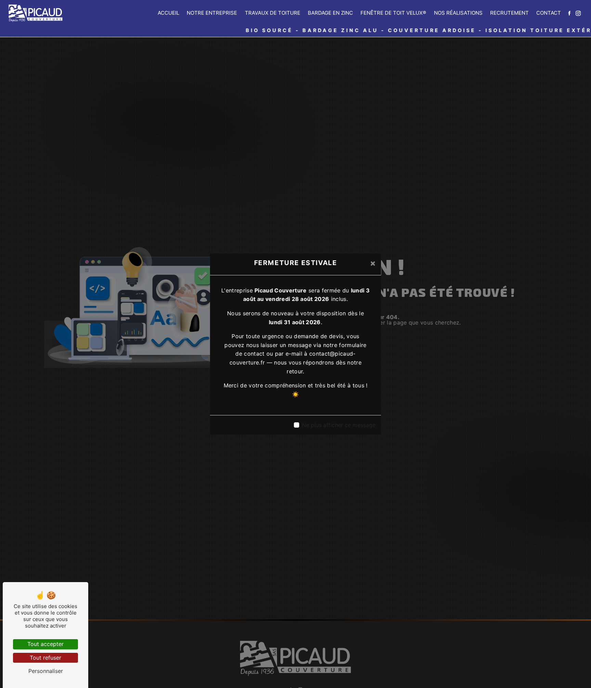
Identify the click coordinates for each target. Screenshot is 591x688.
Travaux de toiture (272, 13)
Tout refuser (45, 657)
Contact (548, 13)
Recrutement (509, 13)
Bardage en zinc (330, 13)
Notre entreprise (212, 13)
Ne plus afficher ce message (339, 425)
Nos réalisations (458, 13)
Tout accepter (45, 644)
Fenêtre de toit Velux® (393, 13)
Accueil (168, 13)
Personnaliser (45, 671)
